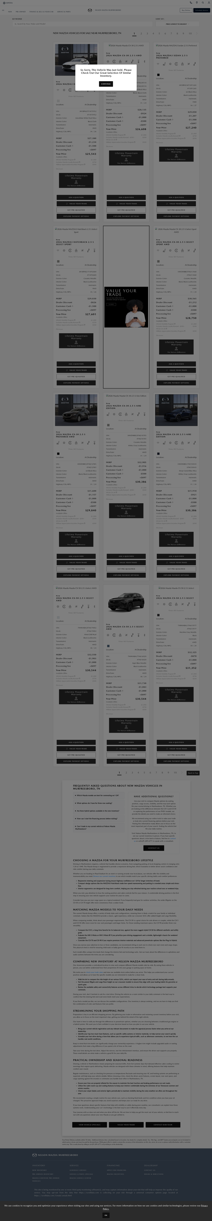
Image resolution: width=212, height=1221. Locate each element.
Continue (106, 84)
